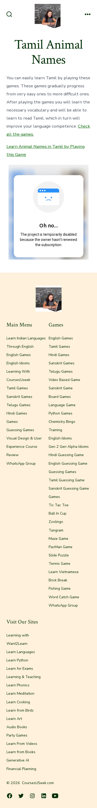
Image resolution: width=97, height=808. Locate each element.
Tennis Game (59, 563)
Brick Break (58, 580)
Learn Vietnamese (64, 571)
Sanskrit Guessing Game (69, 488)
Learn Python (17, 660)
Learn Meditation (20, 693)
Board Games (60, 396)
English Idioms (18, 363)
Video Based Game (64, 379)
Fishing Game (60, 588)
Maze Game (58, 538)
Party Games (16, 735)
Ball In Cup (57, 513)
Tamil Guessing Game (67, 480)
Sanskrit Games (19, 396)
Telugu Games (18, 405)
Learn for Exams (19, 668)
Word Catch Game (64, 597)
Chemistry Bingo (62, 421)
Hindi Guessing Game (66, 454)
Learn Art (14, 718)
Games (12, 421)
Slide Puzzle (59, 555)
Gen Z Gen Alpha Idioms (69, 446)
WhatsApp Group (21, 463)
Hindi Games (16, 413)
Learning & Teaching (23, 676)
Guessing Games (20, 430)
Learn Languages (20, 651)
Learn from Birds (20, 710)
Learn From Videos (21, 743)
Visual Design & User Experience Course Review (24, 446)
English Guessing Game (68, 463)
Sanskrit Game (61, 388)
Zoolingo (56, 521)
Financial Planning (21, 768)
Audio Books (16, 727)
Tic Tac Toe (59, 505)
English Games (18, 354)
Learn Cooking (18, 702)
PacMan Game (60, 546)
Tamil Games (17, 388)
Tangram (56, 530)
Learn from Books (20, 752)
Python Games (60, 413)
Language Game (62, 405)
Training (55, 430)
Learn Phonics (17, 685)
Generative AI (17, 760)
